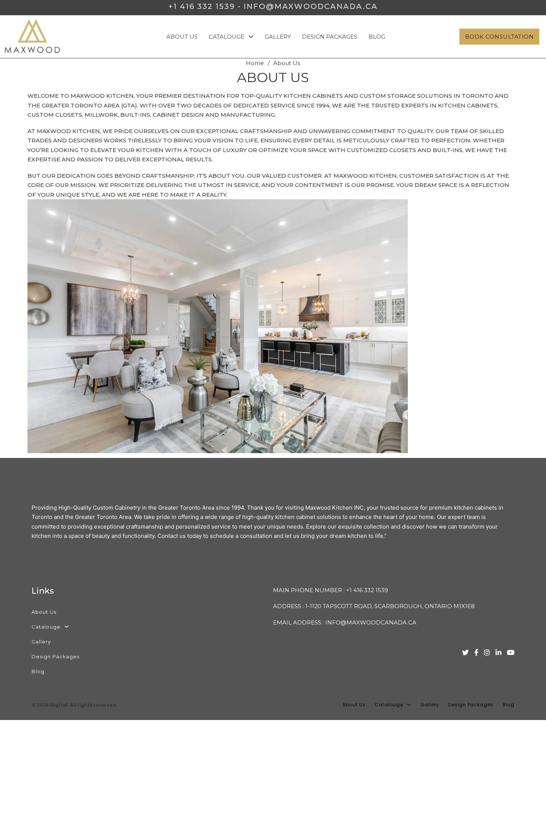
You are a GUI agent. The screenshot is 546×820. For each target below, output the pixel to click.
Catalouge (226, 36)
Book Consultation (499, 36)
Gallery (278, 36)
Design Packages (329, 36)
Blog (376, 36)
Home (255, 63)
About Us (182, 36)
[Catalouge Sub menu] (251, 36)
